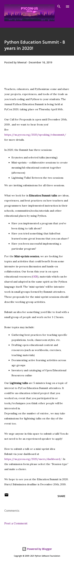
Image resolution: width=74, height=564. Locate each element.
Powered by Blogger (39, 549)
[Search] (59, 6)
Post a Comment (15, 523)
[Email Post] (6, 496)
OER (35, 276)
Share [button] (61, 496)
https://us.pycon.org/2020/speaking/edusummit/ (35, 134)
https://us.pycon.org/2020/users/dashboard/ (33, 459)
